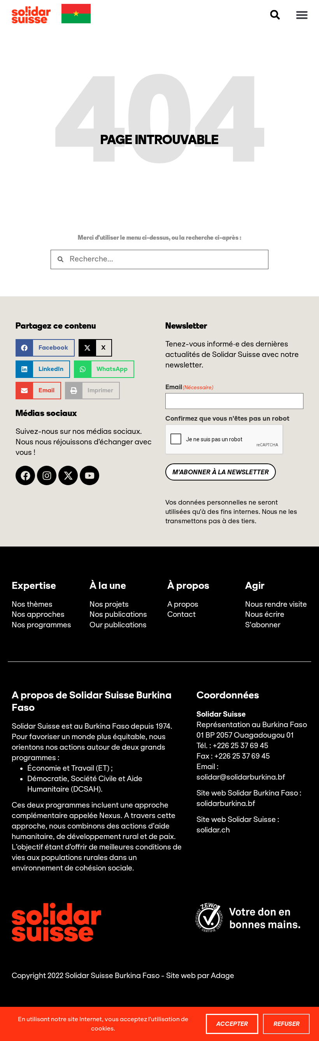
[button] (275, 14)
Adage (222, 975)
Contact (181, 614)
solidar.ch (213, 830)
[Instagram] (46, 475)
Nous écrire (264, 614)
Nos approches (38, 614)
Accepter (232, 1023)
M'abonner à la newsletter (220, 472)
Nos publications (118, 614)
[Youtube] (89, 475)
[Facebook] (25, 475)
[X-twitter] (68, 475)
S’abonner (262, 625)
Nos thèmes (32, 604)
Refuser (286, 1023)
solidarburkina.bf (225, 803)
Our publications (118, 625)
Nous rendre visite (276, 604)
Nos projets (109, 604)
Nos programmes (41, 625)
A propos (182, 604)
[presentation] (224, 440)
